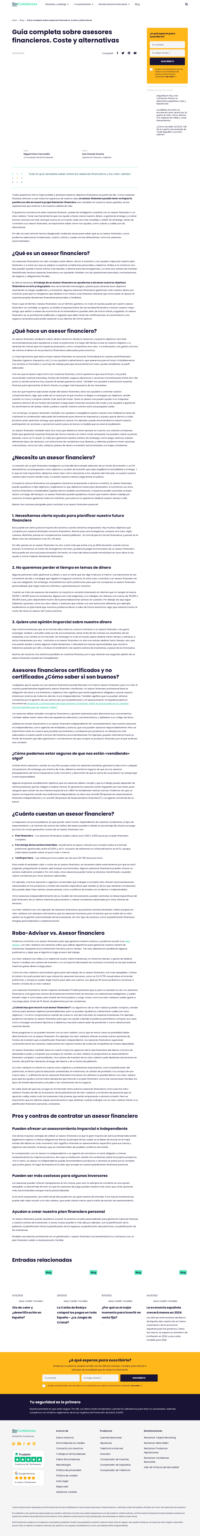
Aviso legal (62, 1481)
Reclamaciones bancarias (113, 4)
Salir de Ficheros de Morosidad (161, 1467)
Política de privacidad (68, 1470)
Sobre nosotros (65, 1437)
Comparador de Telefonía (115, 1470)
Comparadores (82, 4)
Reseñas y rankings (56, 4)
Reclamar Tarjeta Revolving (160, 1437)
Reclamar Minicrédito (156, 1443)
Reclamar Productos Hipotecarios (156, 1450)
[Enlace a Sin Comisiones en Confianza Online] (162, 1481)
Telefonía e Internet (111, 1448)
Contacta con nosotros (69, 1448)
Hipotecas (106, 1443)
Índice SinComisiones (68, 1459)
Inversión (105, 1454)
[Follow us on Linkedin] (34, 1444)
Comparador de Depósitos (115, 1464)
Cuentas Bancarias (111, 1437)
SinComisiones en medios (70, 1443)
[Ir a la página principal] (24, 4)
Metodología (63, 1464)
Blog (137, 4)
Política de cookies (67, 1475)
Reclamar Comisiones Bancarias (156, 1460)
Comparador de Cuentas (114, 1459)
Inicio (14, 20)
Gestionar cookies (66, 1492)
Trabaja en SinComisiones (71, 1454)
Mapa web (62, 1486)
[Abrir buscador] (186, 4)
